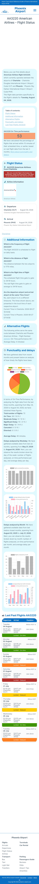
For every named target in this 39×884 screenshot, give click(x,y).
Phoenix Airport (20, 10)
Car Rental (24, 845)
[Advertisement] (19, 47)
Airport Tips (24, 868)
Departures (6, 848)
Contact (30, 877)
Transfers (5, 868)
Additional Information (14, 116)
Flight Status (10, 113)
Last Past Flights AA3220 (15, 125)
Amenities (23, 871)
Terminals (24, 842)
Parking (23, 857)
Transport (6, 857)
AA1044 (7, 339)
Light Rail (5, 865)
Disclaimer (23, 877)
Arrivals (5, 845)
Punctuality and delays (14, 122)
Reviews (23, 862)
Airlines (5, 854)
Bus (3, 859)
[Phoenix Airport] (5, 11)
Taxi (3, 862)
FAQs (22, 865)
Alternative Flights (12, 119)
